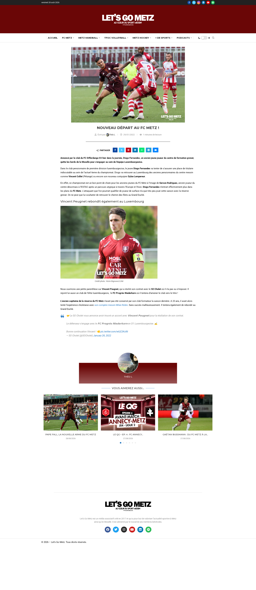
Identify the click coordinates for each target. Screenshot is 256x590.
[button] (47, 418)
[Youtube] (208, 2)
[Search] (213, 38)
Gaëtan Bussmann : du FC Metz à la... (185, 434)
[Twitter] (194, 2)
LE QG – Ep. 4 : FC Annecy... (128, 434)
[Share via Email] (155, 150)
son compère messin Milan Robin (111, 305)
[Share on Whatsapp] (141, 150)
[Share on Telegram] (148, 150)
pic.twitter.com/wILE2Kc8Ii (114, 331)
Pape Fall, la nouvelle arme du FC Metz (70, 434)
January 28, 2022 (102, 335)
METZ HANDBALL (88, 38)
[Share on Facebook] (115, 150)
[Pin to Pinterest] (128, 150)
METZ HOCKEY (141, 38)
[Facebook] (189, 2)
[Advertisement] (128, 467)
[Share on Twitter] (121, 150)
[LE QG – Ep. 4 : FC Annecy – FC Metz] (128, 412)
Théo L (112, 134)
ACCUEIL (53, 38)
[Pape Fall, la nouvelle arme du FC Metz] (71, 412)
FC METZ (67, 38)
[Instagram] (198, 2)
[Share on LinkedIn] (135, 150)
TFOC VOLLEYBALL (115, 38)
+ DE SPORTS (162, 38)
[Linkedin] (203, 2)
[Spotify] (213, 2)
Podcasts (183, 38)
